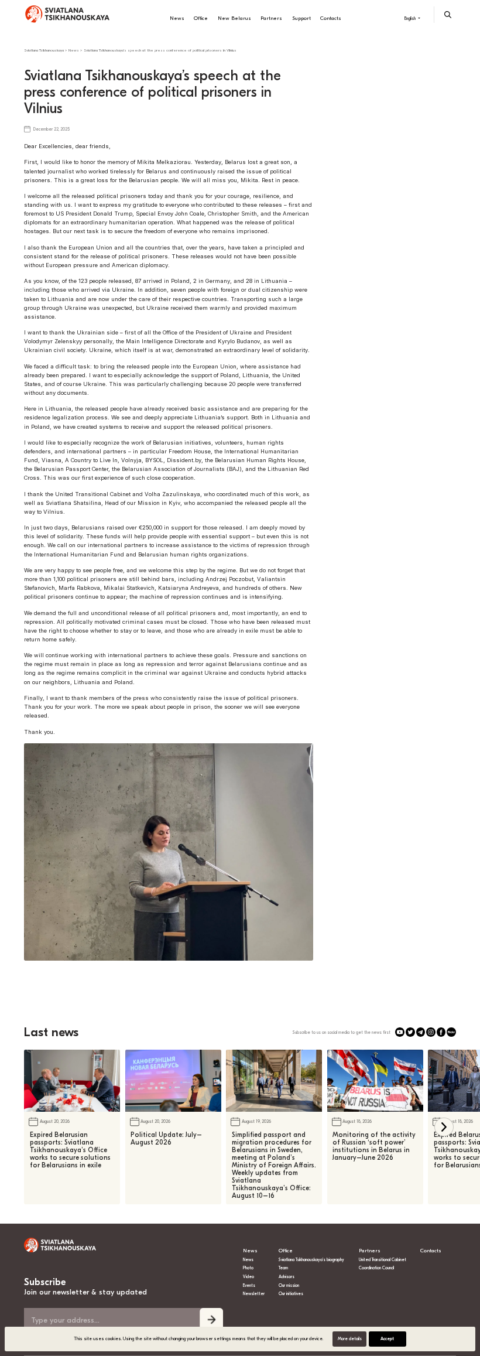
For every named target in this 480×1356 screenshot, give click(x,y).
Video (248, 1276)
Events (249, 1285)
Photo (248, 1267)
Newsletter (254, 1293)
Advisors (286, 1276)
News (177, 18)
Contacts (330, 18)
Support (301, 18)
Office (201, 18)
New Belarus (234, 18)
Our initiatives (291, 1293)
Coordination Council (376, 1267)
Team (283, 1267)
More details (350, 1338)
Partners (271, 18)
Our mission (289, 1285)
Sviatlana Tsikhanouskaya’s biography (311, 1259)
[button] (444, 1127)
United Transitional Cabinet (382, 1259)
